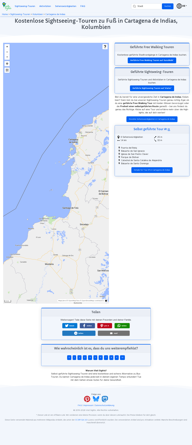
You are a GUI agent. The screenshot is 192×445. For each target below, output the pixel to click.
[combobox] (146, 6)
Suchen (167, 6)
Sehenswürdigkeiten (65, 6)
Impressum (88, 405)
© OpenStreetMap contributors (92, 300)
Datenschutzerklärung (104, 405)
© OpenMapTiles (73, 300)
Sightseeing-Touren (25, 6)
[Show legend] (105, 46)
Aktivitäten (45, 6)
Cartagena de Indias (55, 14)
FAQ (82, 6)
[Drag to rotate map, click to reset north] (7, 57)
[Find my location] (7, 63)
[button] (69, 325)
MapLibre (62, 300)
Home (5, 14)
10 (122, 358)
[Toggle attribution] (106, 300)
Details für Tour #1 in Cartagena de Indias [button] (152, 170)
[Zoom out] (7, 52)
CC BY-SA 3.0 (81, 420)
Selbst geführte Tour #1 (150, 129)
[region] (56, 173)
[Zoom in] (7, 46)
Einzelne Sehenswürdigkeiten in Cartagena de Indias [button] (152, 119)
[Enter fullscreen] (7, 70)
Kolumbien (38, 14)
